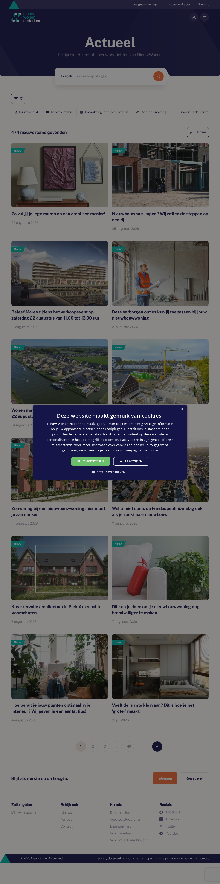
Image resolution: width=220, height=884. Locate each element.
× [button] (182, 409)
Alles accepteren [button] (90, 461)
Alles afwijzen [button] (131, 461)
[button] (110, 472)
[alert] (110, 442)
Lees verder (150, 450)
